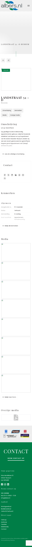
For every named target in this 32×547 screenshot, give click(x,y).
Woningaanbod (6, 506)
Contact (3, 529)
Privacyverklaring (5, 540)
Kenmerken (18, 110)
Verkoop (3, 520)
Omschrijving (7, 110)
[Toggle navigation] (28, 5)
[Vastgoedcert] (10, 435)
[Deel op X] (8, 175)
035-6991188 (5, 493)
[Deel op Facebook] (4, 175)
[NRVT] (25, 431)
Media (4, 115)
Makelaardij (4, 527)
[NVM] (6, 431)
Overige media (15, 115)
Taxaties (4, 524)
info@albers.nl (5, 498)
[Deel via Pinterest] (12, 175)
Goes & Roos (10, 538)
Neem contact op (16, 458)
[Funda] (16, 431)
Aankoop (4, 522)
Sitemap (12, 540)
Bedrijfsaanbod (6, 509)
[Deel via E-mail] (23, 175)
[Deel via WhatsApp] (19, 175)
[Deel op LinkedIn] (15, 175)
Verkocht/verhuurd (7, 511)
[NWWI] (24, 435)
